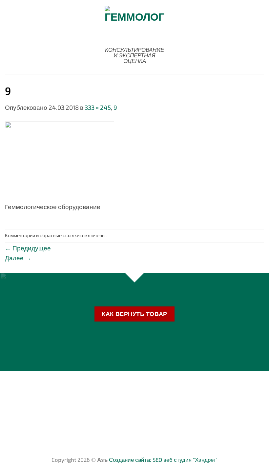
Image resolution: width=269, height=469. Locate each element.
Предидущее (28, 248)
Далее (18, 258)
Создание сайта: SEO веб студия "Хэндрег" (163, 459)
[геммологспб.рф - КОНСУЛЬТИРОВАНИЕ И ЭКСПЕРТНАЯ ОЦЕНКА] (134, 24)
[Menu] (9, 37)
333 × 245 (98, 107)
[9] (59, 161)
